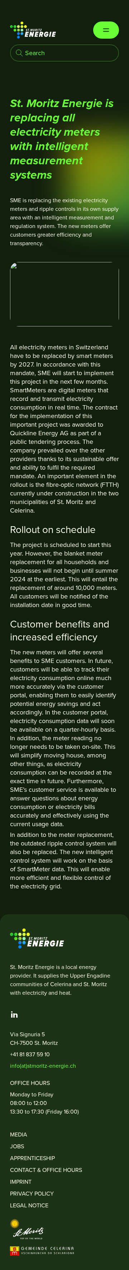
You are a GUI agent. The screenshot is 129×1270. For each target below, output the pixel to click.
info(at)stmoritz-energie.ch (43, 1066)
